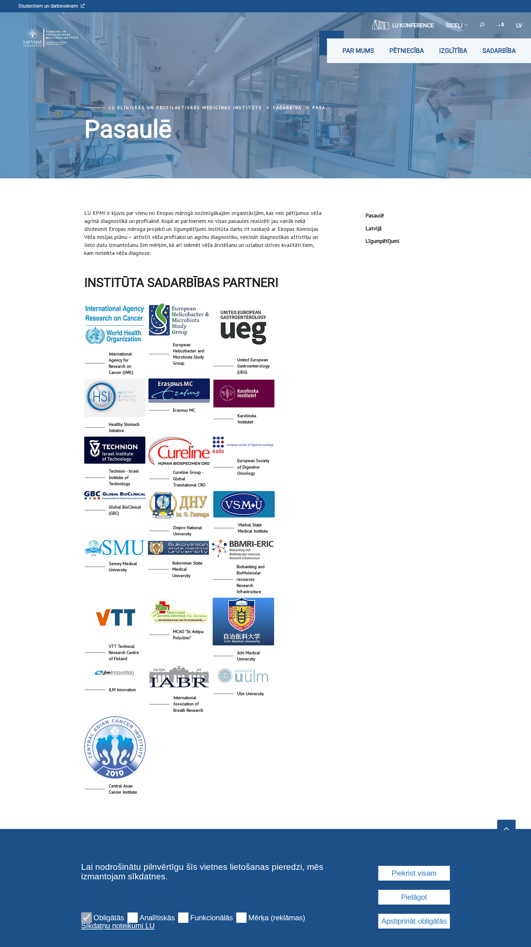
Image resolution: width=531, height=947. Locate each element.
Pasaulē (324, 107)
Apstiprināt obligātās (414, 921)
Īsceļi (454, 25)
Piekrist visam (414, 873)
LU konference (413, 25)
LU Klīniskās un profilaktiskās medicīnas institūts (185, 107)
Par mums (358, 50)
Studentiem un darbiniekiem (48, 6)
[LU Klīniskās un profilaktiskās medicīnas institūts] (41, 38)
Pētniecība (406, 50)
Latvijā (373, 228)
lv (519, 25)
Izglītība (453, 50)
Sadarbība (499, 50)
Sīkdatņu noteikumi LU (118, 926)
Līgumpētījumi (382, 240)
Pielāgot (414, 897)
